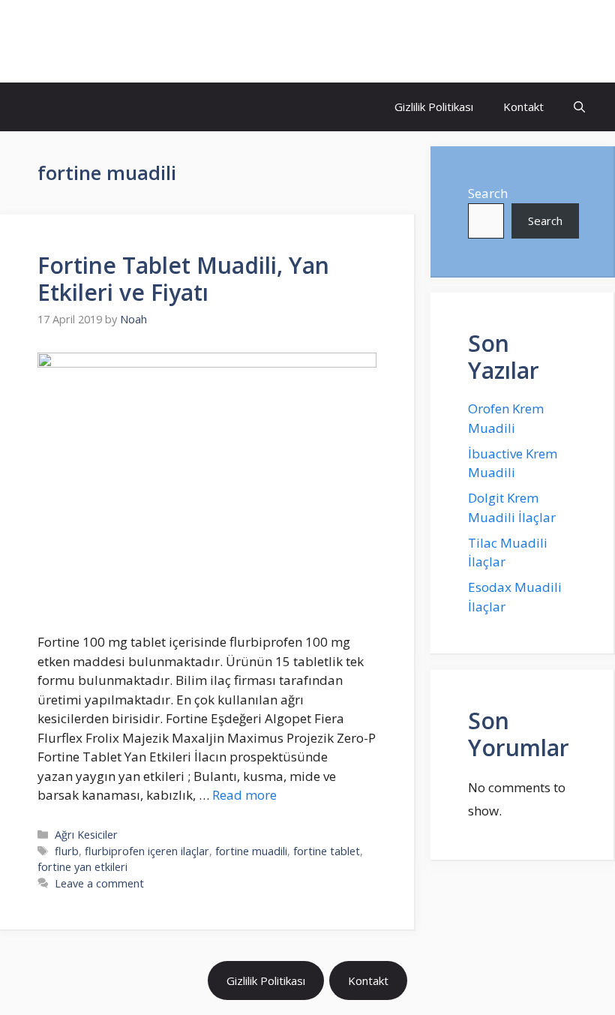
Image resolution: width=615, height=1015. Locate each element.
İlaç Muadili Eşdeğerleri (139, 41)
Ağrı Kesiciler (86, 834)
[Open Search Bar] (579, 107)
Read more (244, 794)
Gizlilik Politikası (433, 106)
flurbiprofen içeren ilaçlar (147, 851)
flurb (67, 851)
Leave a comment (99, 883)
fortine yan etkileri (83, 867)
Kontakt (523, 106)
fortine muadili (251, 851)
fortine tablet (326, 851)
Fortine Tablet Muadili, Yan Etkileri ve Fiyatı (183, 279)
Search (488, 193)
